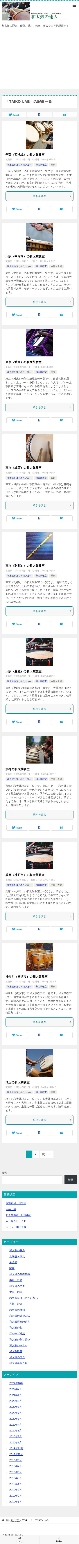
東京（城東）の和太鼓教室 (24, 362)
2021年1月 (15, 1395)
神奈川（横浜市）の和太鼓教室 (27, 976)
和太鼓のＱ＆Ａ (18, 1345)
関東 (53, 164)
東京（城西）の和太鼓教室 (24, 467)
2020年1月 (15, 1442)
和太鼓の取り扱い (19, 1339)
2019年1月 (15, 1501)
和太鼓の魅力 (17, 1250)
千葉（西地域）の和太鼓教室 (25, 154)
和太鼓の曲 (15, 1327)
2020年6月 (15, 1418)
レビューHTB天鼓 (16, 1227)
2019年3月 (15, 1489)
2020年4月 (15, 1424)
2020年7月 (15, 1412)
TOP (17, 1520)
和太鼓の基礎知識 (19, 1274)
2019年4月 (15, 1483)
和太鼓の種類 (17, 1309)
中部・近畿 (56, 266)
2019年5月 (15, 1478)
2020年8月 (15, 1406)
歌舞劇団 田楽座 (16, 1203)
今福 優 (11, 1209)
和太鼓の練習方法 (19, 1315)
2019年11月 (16, 1454)
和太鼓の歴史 (17, 1286)
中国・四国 (15, 1292)
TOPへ (59, 1541)
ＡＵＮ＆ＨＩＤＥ (16, 1221)
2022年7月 (15, 1389)
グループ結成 (17, 1333)
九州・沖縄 (15, 1303)
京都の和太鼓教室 (18, 769)
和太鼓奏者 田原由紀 (18, 1215)
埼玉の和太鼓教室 (18, 1082)
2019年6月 (15, 1472)
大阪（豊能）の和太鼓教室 (24, 671)
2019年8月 (15, 1460)
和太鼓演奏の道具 (19, 1321)
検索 (4, 1172)
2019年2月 (15, 1495)
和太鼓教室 (41, 164)
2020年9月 (15, 1400)
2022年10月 (16, 1383)
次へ (45, 1154)
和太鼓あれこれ (18, 1363)
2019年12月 (16, 1448)
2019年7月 (15, 1466)
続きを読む (39, 196)
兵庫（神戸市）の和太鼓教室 (25, 874)
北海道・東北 (17, 1256)
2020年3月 (15, 1430)
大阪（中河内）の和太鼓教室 (25, 256)
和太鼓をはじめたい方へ (19, 164)
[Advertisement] (39, 60)
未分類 (13, 1262)
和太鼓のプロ (17, 1357)
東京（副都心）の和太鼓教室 (25, 565)
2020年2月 (15, 1436)
